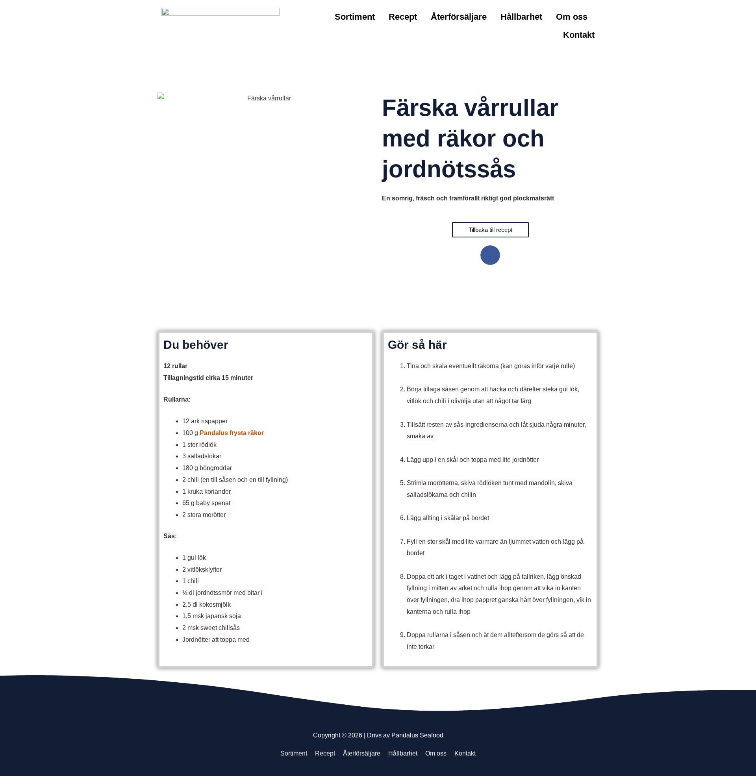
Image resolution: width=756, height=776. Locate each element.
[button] (490, 255)
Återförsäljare (459, 17)
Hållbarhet (521, 17)
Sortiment (355, 17)
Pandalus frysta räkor (232, 433)
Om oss (571, 17)
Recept (403, 17)
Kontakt (579, 35)
